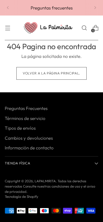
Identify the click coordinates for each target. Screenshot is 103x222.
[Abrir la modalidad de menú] (7, 28)
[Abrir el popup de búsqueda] (84, 28)
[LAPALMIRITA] (48, 28)
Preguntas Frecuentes (26, 108)
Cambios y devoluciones (29, 138)
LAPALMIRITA (45, 181)
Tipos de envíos (20, 128)
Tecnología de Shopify (21, 196)
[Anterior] (8, 8)
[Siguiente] (95, 8)
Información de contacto (29, 147)
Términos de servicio (25, 118)
